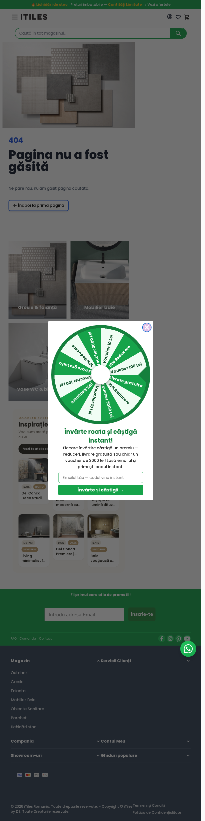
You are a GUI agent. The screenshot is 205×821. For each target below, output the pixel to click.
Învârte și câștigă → (101, 490)
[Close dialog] (146, 327)
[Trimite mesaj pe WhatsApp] (188, 649)
